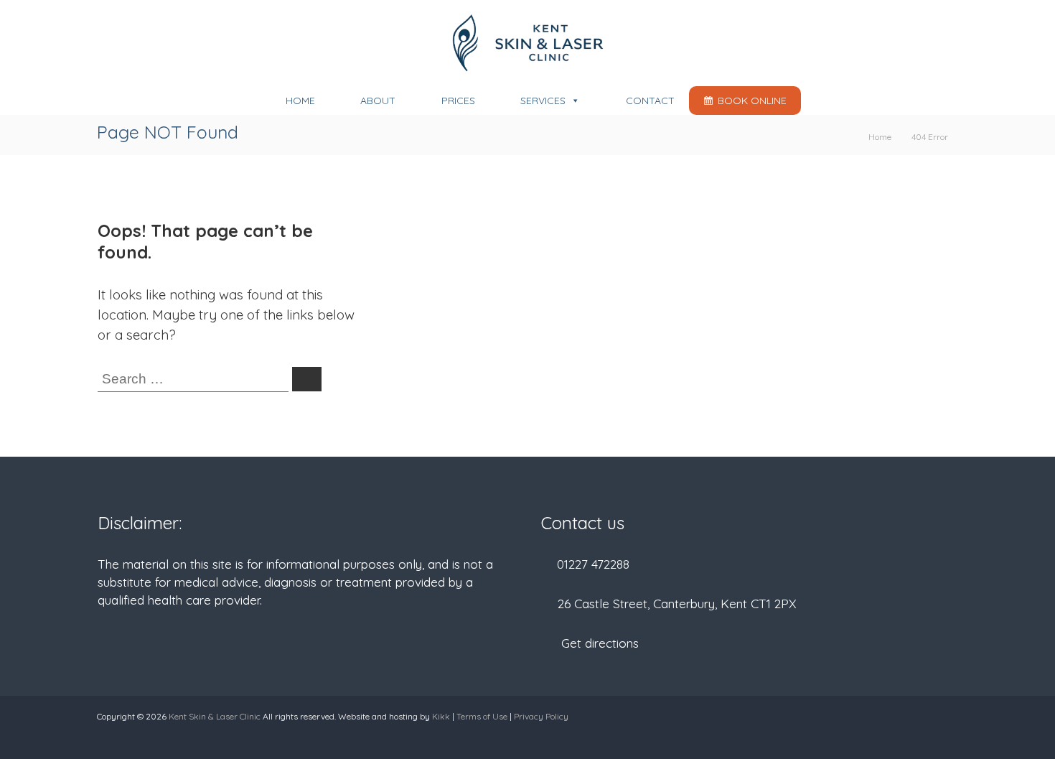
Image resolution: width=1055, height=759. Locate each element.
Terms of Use (481, 716)
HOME (300, 100)
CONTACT (650, 100)
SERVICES (543, 100)
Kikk (441, 716)
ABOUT (377, 100)
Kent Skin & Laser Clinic (215, 716)
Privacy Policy (541, 716)
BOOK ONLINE (752, 100)
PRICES (458, 100)
